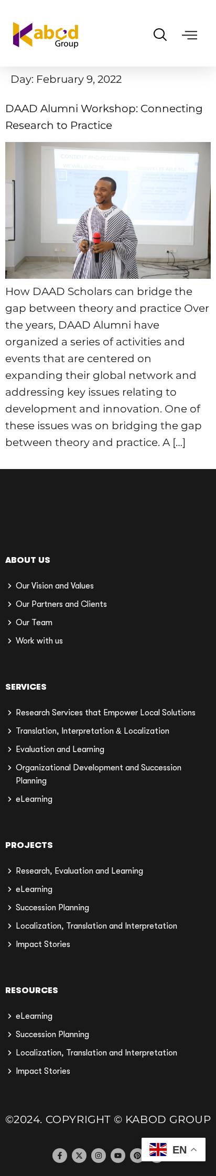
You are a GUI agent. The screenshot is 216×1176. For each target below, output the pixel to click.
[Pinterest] (137, 1155)
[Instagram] (98, 1155)
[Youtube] (118, 1155)
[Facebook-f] (59, 1155)
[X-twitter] (79, 1155)
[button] (189, 35)
